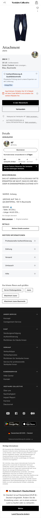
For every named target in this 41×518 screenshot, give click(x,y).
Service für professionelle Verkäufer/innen (13, 363)
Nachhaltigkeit (9, 394)
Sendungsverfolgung (12, 333)
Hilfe (7, 273)
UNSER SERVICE (10, 314)
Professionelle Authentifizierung (18, 241)
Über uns (7, 390)
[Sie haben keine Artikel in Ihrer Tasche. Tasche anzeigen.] (36, 2)
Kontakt (6, 379)
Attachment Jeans (10, 296)
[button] (36, 2)
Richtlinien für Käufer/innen (14, 340)
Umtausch (9, 265)
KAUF (5, 329)
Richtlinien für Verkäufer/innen (16, 358)
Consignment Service (12, 321)
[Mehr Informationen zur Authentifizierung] (36, 73)
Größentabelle (13, 63)
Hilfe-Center (8, 375)
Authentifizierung (10, 336)
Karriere (6, 401)
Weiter (20, 508)
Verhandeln (20, 109)
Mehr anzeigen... (21, 65)
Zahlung (8, 249)
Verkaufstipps (9, 351)
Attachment (11, 47)
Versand (8, 257)
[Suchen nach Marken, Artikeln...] (4, 3)
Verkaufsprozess (10, 355)
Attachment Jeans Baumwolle (14, 301)
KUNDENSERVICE (10, 372)
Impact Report (9, 397)
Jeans (29, 290)
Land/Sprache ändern (21, 514)
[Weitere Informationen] (37, 93)
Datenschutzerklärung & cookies (19, 439)
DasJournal (8, 404)
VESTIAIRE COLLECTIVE (13, 386)
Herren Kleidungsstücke (12, 290)
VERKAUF (7, 347)
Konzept (6, 318)
